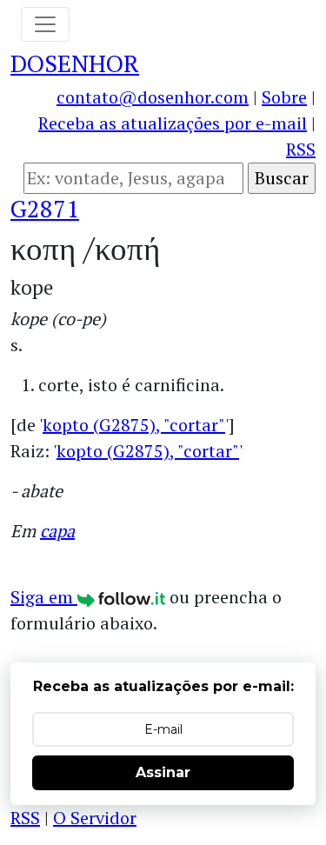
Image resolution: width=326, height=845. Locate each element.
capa (57, 530)
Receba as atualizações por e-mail (172, 123)
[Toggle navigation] (45, 24)
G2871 (44, 208)
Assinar (163, 772)
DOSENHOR (74, 63)
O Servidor (94, 817)
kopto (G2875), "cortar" (134, 424)
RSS (301, 149)
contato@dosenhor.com (153, 97)
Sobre (284, 97)
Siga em (43, 597)
